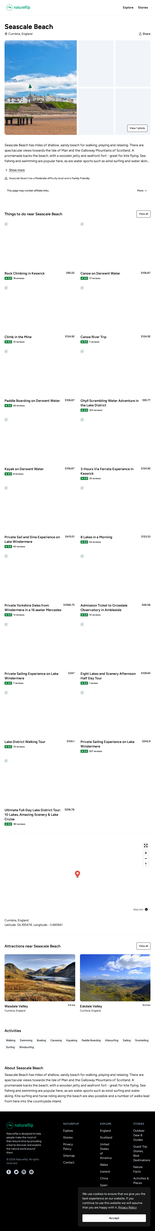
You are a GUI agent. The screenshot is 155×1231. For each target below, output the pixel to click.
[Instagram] (24, 1172)
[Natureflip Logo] (18, 7)
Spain (104, 1185)
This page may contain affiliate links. (75, 190)
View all (143, 213)
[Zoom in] (146, 853)
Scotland (106, 1137)
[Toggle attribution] (146, 909)
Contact (68, 1162)
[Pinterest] (31, 1172)
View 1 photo (137, 128)
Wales (104, 1164)
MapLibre (138, 909)
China (104, 1178)
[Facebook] (8, 1172)
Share (146, 34)
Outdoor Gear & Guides (138, 1135)
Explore (128, 7)
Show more (17, 170)
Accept (114, 1218)
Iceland (105, 1171)
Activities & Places (141, 1181)
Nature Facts (138, 1169)
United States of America (106, 1151)
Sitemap (69, 1155)
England (105, 1130)
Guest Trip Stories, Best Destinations (141, 1153)
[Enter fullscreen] (146, 845)
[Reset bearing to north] (146, 864)
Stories (143, 7)
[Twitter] (16, 1172)
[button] (77, 874)
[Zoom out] (146, 858)
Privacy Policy (68, 1146)
